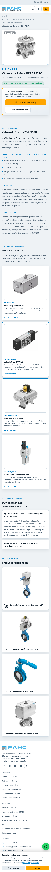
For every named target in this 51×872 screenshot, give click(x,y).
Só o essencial (13, 868)
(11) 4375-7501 (11, 843)
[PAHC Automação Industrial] (11, 9)
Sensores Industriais (10, 785)
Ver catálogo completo (11, 798)
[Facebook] (38, 2)
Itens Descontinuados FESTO (13, 812)
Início (5, 16)
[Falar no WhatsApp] (45, 846)
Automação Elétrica (9, 816)
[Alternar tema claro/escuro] (39, 9)
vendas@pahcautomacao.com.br (18, 847)
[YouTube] (45, 2)
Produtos (15, 16)
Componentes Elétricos (11, 793)
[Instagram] (35, 2)
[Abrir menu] (32, 8)
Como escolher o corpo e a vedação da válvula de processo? (21, 544)
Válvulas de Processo (12, 23)
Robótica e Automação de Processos (18, 19)
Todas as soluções (9, 833)
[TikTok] (48, 2)
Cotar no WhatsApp (27, 102)
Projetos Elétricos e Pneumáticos (14, 820)
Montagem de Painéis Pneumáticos (16, 829)
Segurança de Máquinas (11, 789)
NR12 (4, 824)
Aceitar (37, 868)
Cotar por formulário (19, 109)
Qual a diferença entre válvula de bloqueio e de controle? (23, 514)
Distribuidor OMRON (10, 781)
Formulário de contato (14, 851)
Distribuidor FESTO (9, 777)
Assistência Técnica (9, 808)
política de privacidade (30, 862)
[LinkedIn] (41, 2)
